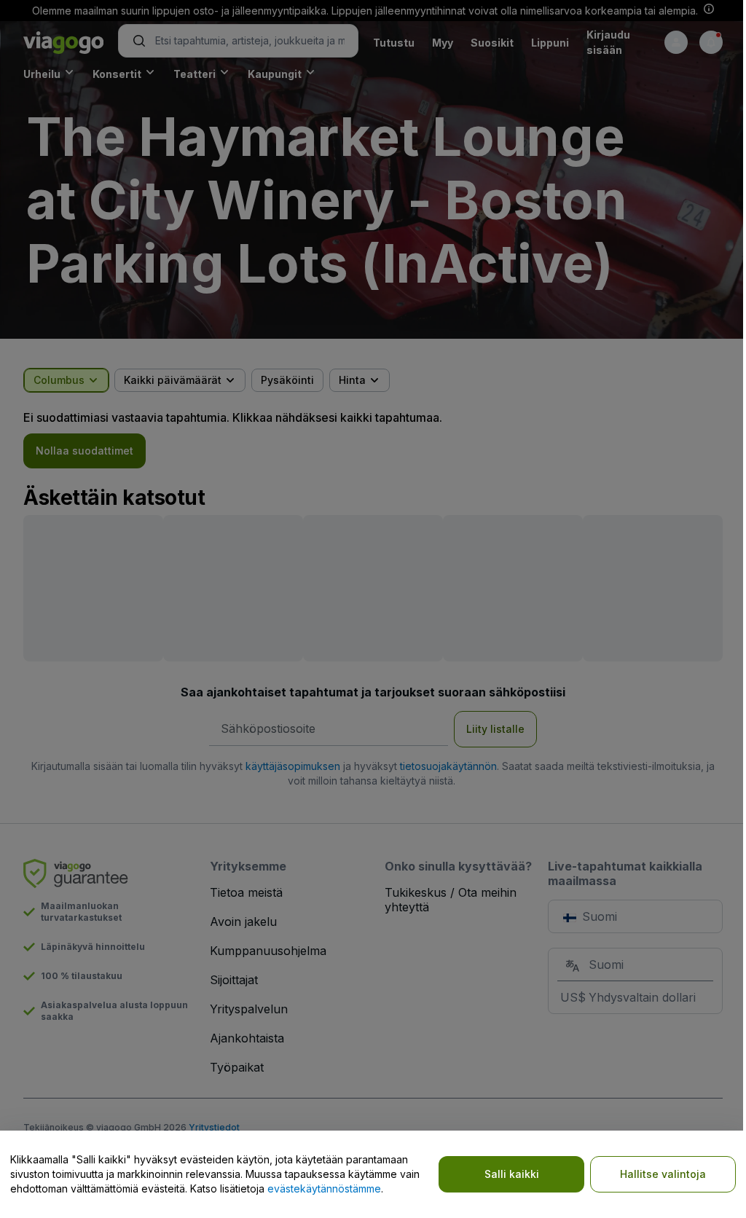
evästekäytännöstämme (324, 1188)
